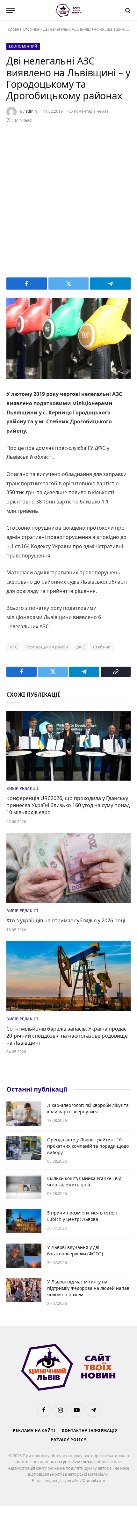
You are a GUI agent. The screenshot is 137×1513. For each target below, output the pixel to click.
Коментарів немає (91, 111)
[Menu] (10, 10)
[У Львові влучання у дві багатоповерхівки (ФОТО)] (23, 1256)
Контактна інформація (90, 1430)
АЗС (14, 647)
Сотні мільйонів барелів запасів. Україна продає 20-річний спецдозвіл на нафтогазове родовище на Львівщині (67, 1035)
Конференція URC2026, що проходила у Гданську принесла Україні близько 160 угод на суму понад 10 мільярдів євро (68, 805)
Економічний (23, 46)
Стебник (102, 647)
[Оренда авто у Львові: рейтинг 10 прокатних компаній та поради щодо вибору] (23, 1148)
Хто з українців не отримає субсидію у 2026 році (65, 920)
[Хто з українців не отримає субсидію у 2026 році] (68, 868)
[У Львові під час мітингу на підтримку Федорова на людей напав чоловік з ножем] (23, 1290)
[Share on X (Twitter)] (68, 283)
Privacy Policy (68, 1439)
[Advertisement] (68, 199)
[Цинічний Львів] (68, 10)
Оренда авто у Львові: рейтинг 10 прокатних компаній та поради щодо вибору (88, 1146)
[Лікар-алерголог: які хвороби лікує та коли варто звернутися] (23, 1113)
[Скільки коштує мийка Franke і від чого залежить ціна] (23, 1187)
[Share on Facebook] (26, 283)
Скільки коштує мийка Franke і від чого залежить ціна (84, 1181)
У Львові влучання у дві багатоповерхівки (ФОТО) (75, 1250)
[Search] (127, 10)
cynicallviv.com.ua (78, 1461)
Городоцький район (46, 647)
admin (31, 111)
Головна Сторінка (22, 29)
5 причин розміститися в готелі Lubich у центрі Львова (82, 1216)
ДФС (80, 647)
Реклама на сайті (34, 1430)
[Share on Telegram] (110, 283)
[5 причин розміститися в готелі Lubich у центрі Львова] (23, 1221)
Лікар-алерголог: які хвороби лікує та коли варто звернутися (88, 1108)
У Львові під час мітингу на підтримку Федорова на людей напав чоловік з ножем (88, 1288)
